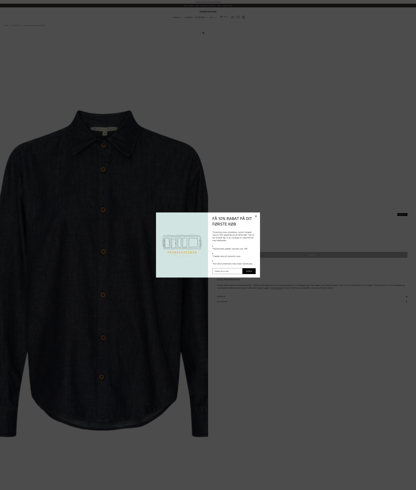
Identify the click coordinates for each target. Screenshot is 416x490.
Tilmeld (249, 271)
